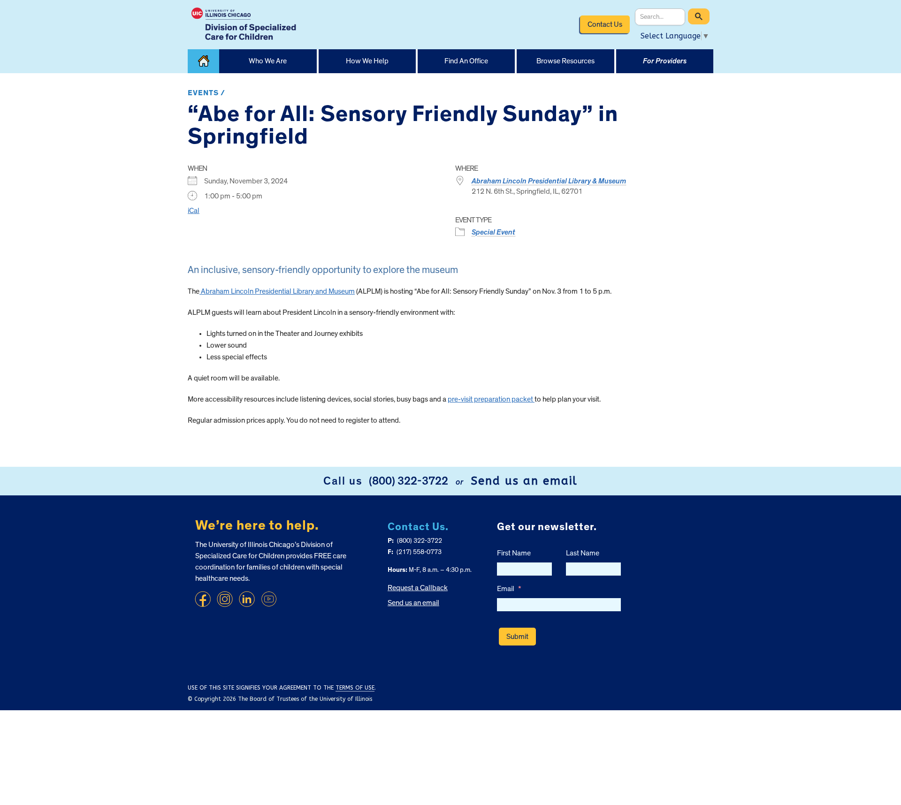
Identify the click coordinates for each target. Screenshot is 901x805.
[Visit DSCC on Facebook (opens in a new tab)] (202, 599)
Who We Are (268, 61)
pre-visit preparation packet (491, 399)
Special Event (493, 232)
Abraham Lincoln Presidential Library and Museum (277, 291)
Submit (517, 636)
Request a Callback (418, 588)
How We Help (367, 61)
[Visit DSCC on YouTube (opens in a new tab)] (268, 599)
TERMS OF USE (355, 687)
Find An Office (466, 61)
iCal (193, 210)
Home (203, 61)
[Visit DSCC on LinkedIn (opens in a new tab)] (246, 599)
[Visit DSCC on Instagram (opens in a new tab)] (224, 599)
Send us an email (524, 480)
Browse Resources (565, 61)
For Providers (665, 61)
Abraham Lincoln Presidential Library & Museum (549, 181)
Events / (206, 93)
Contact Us (605, 24)
